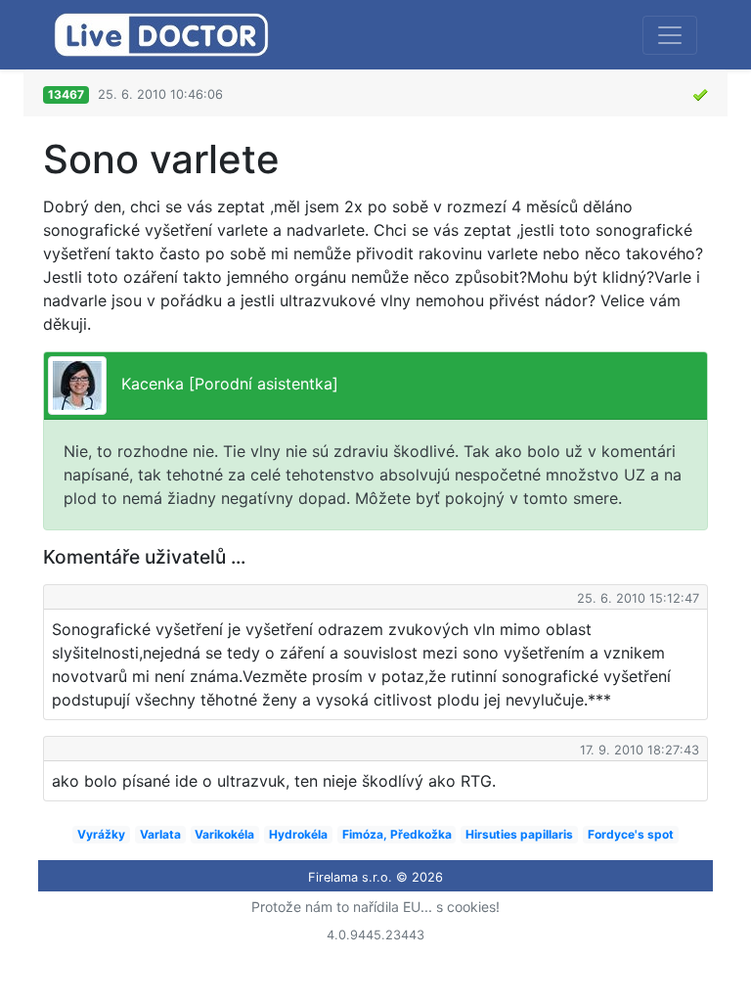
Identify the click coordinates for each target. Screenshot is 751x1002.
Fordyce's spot (631, 834)
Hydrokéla (298, 834)
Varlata (160, 834)
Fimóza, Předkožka (397, 834)
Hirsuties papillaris (519, 834)
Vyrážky (101, 834)
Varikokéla (224, 834)
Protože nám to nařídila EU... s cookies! (375, 906)
